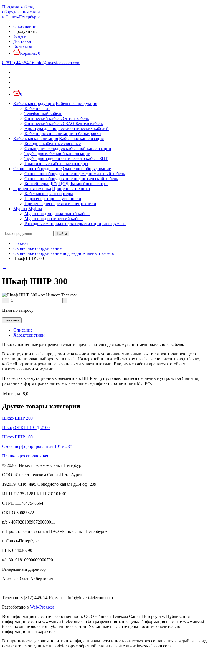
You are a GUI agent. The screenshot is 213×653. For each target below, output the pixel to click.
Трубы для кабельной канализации (57, 153)
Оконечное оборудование (37, 168)
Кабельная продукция (34, 103)
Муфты (20, 208)
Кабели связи (37, 108)
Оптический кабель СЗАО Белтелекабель (63, 123)
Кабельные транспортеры (48, 193)
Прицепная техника (32, 188)
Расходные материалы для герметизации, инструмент (75, 223)
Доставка (22, 41)
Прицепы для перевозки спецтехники (60, 203)
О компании (25, 26)
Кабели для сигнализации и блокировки (62, 133)
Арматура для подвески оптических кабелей (66, 128)
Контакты (22, 46)
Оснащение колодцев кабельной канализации (67, 148)
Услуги (20, 36)
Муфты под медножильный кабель (57, 213)
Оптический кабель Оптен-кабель (56, 118)
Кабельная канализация (35, 138)
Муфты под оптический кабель (53, 218)
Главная (20, 243)
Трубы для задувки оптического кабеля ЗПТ (66, 158)
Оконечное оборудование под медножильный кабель (74, 173)
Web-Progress (42, 607)
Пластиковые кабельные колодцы (56, 163)
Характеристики (29, 335)
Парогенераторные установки (52, 198)
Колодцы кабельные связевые (52, 143)
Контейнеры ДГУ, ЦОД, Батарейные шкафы (66, 183)
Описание (22, 330)
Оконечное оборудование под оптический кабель (71, 178)
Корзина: (30, 53)
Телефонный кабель (43, 113)
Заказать (11, 320)
